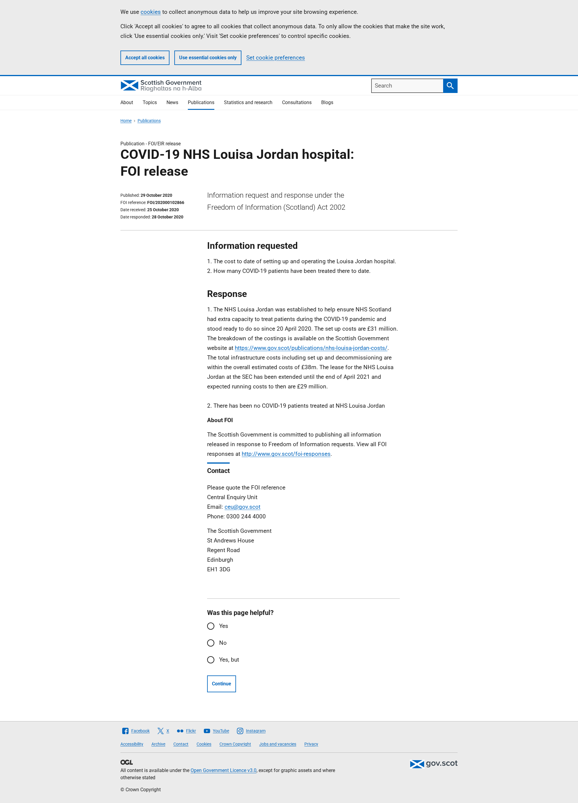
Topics (150, 102)
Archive (158, 744)
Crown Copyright (235, 744)
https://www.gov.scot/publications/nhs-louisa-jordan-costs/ (311, 347)
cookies (151, 11)
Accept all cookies (145, 57)
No (223, 642)
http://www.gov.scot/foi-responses (286, 453)
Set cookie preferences (275, 57)
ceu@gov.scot (242, 506)
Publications (201, 102)
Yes (223, 625)
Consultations (297, 102)
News (172, 102)
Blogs (327, 102)
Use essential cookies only (208, 57)
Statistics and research (248, 102)
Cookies (204, 744)
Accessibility (131, 744)
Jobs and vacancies (277, 744)
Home (126, 120)
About (126, 102)
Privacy (311, 744)
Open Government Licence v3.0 (223, 770)
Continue (221, 684)
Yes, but (229, 659)
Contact (180, 744)
